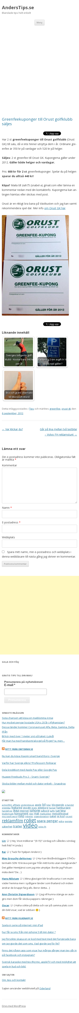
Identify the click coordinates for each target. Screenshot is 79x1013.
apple (38, 804)
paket (53, 816)
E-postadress (11, 522)
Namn (7, 507)
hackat (52, 807)
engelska (6, 807)
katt (58, 810)
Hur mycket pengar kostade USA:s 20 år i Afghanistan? (33, 722)
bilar (48, 805)
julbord (45, 810)
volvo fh (42, 826)
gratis (34, 807)
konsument (21, 813)
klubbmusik (8, 813)
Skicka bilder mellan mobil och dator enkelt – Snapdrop (34, 783)
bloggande (58, 804)
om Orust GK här (54, 208)
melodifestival (60, 813)
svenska (68, 821)
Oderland (44, 988)
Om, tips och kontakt (14, 980)
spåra (61, 821)
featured (16, 807)
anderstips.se (27, 805)
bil (44, 804)
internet (24, 810)
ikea (16, 810)
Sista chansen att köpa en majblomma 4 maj (27, 718)
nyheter (29, 816)
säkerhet (7, 826)
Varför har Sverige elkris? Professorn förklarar (29, 763)
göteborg (43, 807)
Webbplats (8, 537)
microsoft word (9, 816)
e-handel (69, 805)
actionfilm (7, 805)
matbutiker (45, 813)
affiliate (16, 805)
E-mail (9, 685)
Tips (31, 408)
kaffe (52, 811)
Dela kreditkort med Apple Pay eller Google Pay (29, 770)
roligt (30, 820)
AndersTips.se (18, 7)
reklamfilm (12, 820)
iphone (35, 810)
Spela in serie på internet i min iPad (22, 925)
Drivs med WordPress (14, 1006)
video (30, 825)
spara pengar (47, 820)
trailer (17, 826)
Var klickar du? (12, 429)
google (27, 807)
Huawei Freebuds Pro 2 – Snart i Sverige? (25, 776)
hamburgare (63, 807)
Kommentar (9, 465)
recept (68, 816)
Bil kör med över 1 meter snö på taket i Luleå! (28, 736)
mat (36, 813)
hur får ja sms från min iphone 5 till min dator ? (29, 932)
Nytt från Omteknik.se (19, 749)
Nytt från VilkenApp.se (19, 918)
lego (31, 813)
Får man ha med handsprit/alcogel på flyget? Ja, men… (33, 741)
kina (63, 810)
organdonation (41, 816)
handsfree (7, 811)
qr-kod (61, 816)
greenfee (54, 408)
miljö (21, 816)
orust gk (66, 408)
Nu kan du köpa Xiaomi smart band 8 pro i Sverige (31, 756)
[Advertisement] (39, 66)
